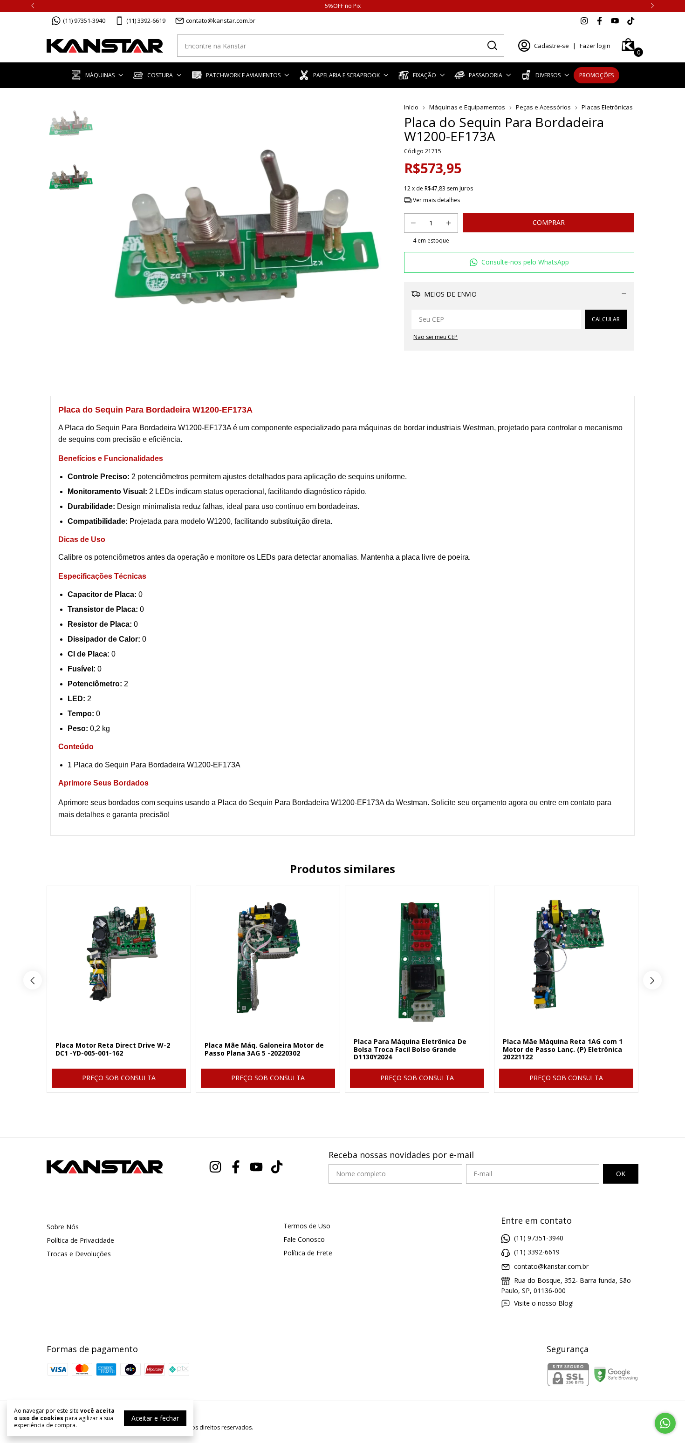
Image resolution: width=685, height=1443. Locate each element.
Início (411, 107)
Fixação (424, 75)
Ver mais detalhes (435, 200)
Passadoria (485, 75)
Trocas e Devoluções (79, 1253)
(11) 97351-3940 (84, 20)
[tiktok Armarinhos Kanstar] (630, 20)
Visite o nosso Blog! (544, 1303)
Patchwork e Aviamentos (243, 75)
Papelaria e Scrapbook (346, 75)
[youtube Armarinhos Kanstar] (615, 20)
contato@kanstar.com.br (220, 20)
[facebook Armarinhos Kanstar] (599, 20)
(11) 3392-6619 (145, 20)
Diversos (548, 75)
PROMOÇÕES (596, 75)
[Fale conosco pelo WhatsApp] (665, 1423)
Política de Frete (307, 1252)
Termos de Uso (306, 1225)
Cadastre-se (551, 45)
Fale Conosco (304, 1239)
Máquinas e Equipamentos (467, 107)
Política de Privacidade (80, 1240)
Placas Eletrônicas (607, 107)
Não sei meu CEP (435, 337)
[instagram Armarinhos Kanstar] (584, 20)
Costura (160, 75)
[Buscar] (492, 45)
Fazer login (595, 45)
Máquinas (100, 75)
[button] (519, 262)
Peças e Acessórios (543, 107)
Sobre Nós (63, 1226)
